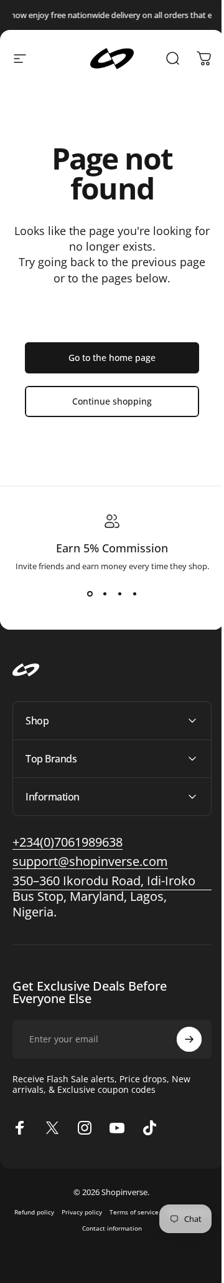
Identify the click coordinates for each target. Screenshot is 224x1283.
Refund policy (55, 1212)
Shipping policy (74, 1228)
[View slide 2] (104, 594)
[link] (90, 861)
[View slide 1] (89, 594)
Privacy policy (103, 1212)
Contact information (133, 1228)
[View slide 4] (134, 594)
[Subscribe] (179, 1039)
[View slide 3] (119, 594)
